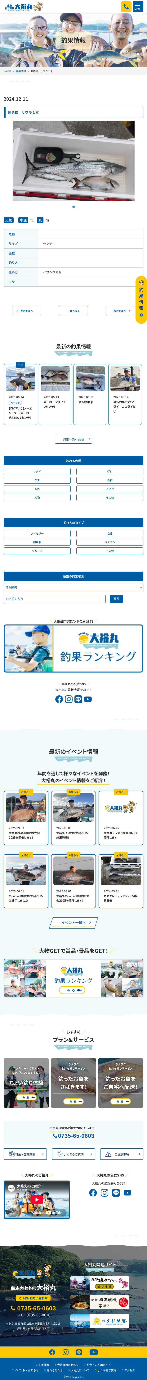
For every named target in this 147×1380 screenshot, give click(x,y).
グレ (110, 471)
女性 (110, 533)
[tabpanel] (74, 161)
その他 (110, 497)
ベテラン (110, 542)
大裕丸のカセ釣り (68, 1365)
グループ (37, 551)
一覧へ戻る (73, 311)
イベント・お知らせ (27, 1370)
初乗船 (37, 542)
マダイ (37, 471)
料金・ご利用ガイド (99, 1365)
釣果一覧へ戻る (73, 439)
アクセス (129, 1370)
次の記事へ (120, 311)
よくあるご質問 (107, 1370)
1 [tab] (73, 204)
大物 (37, 497)
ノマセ (110, 489)
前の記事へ (27, 311)
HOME (7, 71)
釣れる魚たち (55, 1370)
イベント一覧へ (73, 922)
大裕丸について (80, 1370)
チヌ (37, 480)
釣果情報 (21, 71)
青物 (110, 480)
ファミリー (37, 533)
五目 (37, 489)
